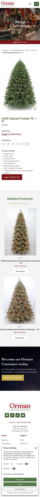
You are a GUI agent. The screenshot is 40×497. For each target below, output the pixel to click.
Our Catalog (6, 443)
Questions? (20, 422)
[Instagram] (12, 415)
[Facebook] (7, 415)
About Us (5, 440)
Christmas (5, 50)
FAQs (22, 440)
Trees (27, 50)
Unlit (32, 50)
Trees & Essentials (17, 50)
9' (37, 50)
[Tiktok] (17, 415)
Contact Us (24, 443)
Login (15, 42)
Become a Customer (12, 377)
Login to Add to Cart (12, 177)
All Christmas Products (18, 203)
